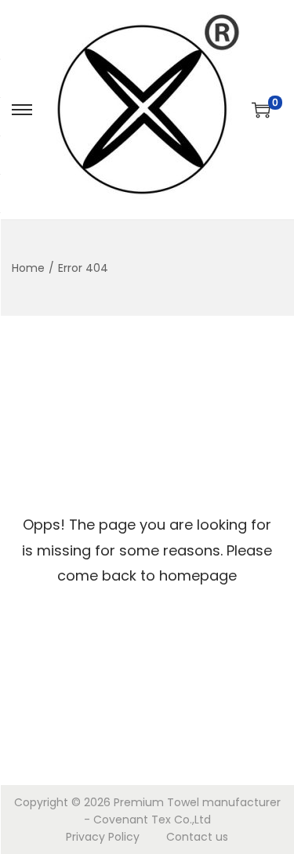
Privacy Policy (103, 837)
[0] (261, 109)
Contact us (197, 837)
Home (28, 268)
